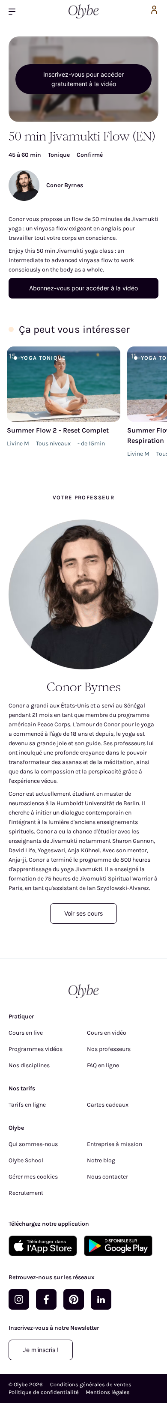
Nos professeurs (109, 1049)
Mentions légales (108, 1392)
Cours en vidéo (106, 1032)
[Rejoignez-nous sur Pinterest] (73, 1299)
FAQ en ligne (103, 1065)
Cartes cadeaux (107, 1104)
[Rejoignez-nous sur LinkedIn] (101, 1299)
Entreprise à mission (114, 1144)
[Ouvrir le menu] (15, 11)
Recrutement (26, 1193)
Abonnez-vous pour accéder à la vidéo (83, 288)
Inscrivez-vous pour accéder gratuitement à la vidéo (83, 79)
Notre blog (101, 1160)
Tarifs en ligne (27, 1104)
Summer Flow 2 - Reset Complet (58, 430)
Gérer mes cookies (33, 1176)
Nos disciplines (29, 1065)
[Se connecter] (154, 11)
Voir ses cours (83, 913)
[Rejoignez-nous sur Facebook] (46, 1299)
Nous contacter (107, 1176)
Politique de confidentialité (44, 1392)
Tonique (59, 154)
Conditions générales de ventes (90, 1384)
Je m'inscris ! (41, 1349)
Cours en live (26, 1032)
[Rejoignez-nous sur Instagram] (19, 1299)
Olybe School (26, 1160)
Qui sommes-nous (33, 1144)
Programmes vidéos (36, 1049)
